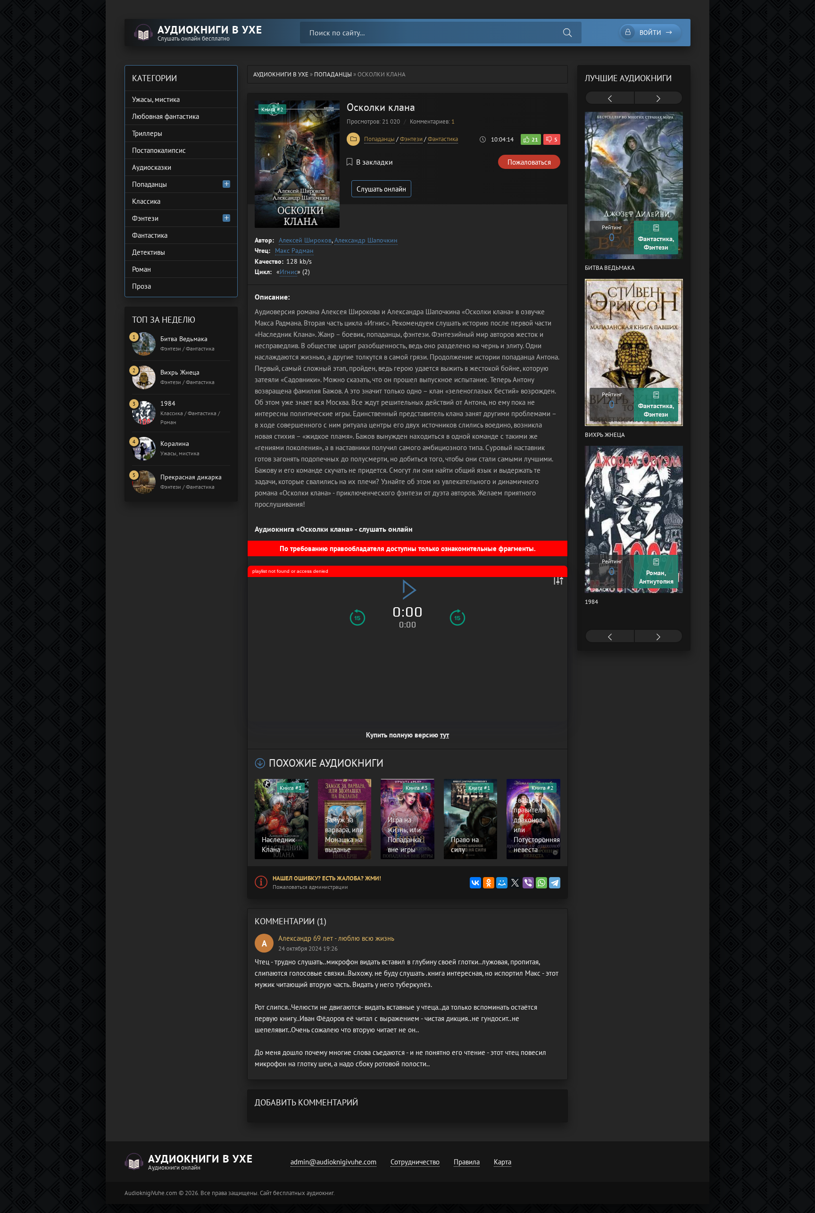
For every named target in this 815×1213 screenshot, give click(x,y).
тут (444, 734)
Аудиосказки (151, 167)
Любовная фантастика (165, 116)
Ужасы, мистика (156, 99)
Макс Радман (294, 250)
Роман (141, 269)
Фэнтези (411, 139)
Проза (141, 286)
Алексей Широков (305, 240)
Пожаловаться (529, 162)
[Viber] (528, 882)
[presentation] (610, 99)
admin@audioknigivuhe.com (333, 1161)
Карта (502, 1161)
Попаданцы (379, 139)
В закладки (374, 162)
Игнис (288, 272)
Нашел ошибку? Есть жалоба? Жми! (327, 878)
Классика (146, 201)
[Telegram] (554, 882)
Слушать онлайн (381, 188)
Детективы (148, 252)
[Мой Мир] (501, 882)
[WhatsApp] (541, 882)
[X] (515, 882)
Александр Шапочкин (366, 240)
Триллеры (147, 133)
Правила (467, 1161)
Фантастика (443, 139)
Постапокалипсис (159, 150)
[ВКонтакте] (475, 882)
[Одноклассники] (488, 882)
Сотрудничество (415, 1161)
